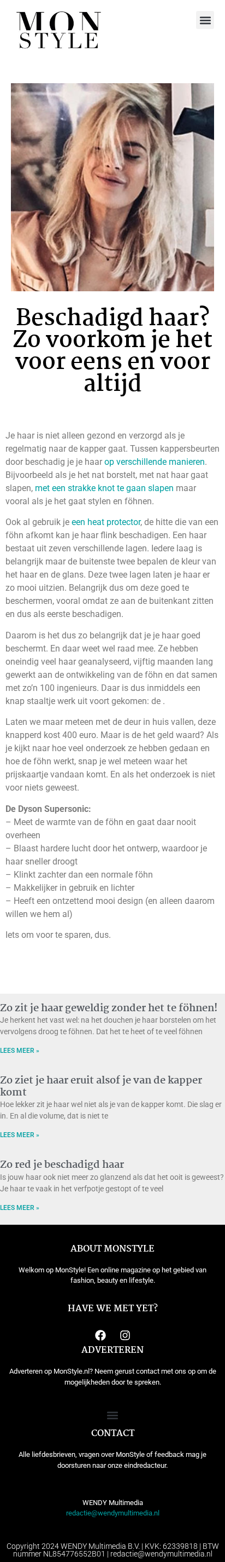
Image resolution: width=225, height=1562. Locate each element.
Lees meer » (19, 1050)
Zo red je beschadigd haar (62, 1165)
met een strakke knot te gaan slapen (104, 488)
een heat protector (106, 522)
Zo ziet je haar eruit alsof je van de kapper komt (101, 1087)
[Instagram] (125, 1335)
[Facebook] (100, 1335)
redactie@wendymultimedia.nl (112, 1513)
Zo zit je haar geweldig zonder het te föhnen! (109, 1008)
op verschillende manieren (154, 462)
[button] (205, 20)
